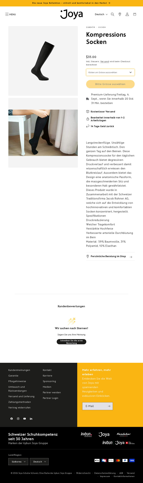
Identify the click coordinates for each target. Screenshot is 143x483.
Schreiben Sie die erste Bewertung (71, 341)
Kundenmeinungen (19, 370)
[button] (7, 14)
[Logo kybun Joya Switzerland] (119, 442)
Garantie (13, 375)
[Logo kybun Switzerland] (86, 434)
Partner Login (50, 398)
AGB (121, 473)
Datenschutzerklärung (105, 473)
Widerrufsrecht (83, 473)
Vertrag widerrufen (19, 407)
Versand (104, 61)
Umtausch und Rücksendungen (17, 388)
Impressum (105, 476)
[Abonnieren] (109, 406)
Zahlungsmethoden (19, 401)
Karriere (47, 375)
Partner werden (52, 392)
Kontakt (47, 370)
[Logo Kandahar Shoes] (123, 434)
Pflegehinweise (17, 381)
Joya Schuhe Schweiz (28, 473)
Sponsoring (49, 381)
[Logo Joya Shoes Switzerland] (104, 434)
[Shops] (120, 14)
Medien (47, 386)
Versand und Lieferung (21, 396)
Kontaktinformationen (124, 476)
